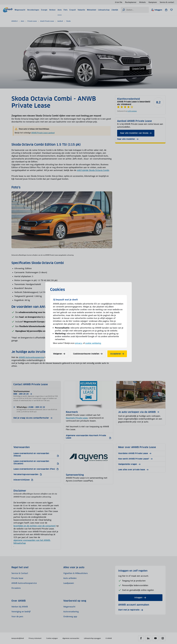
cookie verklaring (93, 343)
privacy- (79, 343)
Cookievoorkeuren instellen (86, 354)
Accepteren (115, 354)
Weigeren (57, 354)
